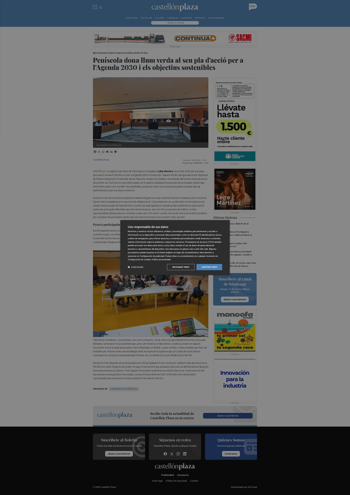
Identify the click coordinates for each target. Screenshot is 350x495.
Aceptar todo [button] (209, 267)
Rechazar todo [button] (180, 267)
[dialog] (175, 247)
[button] (135, 267)
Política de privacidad (161, 259)
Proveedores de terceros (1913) (199, 242)
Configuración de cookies (139, 259)
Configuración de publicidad (152, 256)
